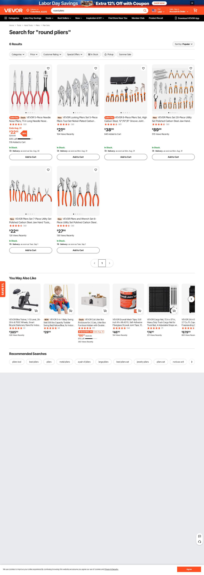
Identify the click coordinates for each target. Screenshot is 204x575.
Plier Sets (46, 25)
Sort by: (178, 44)
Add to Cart (30, 157)
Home (11, 25)
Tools (19, 25)
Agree (189, 569)
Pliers (38, 25)
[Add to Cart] (36, 311)
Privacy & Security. (111, 569)
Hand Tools (28, 25)
